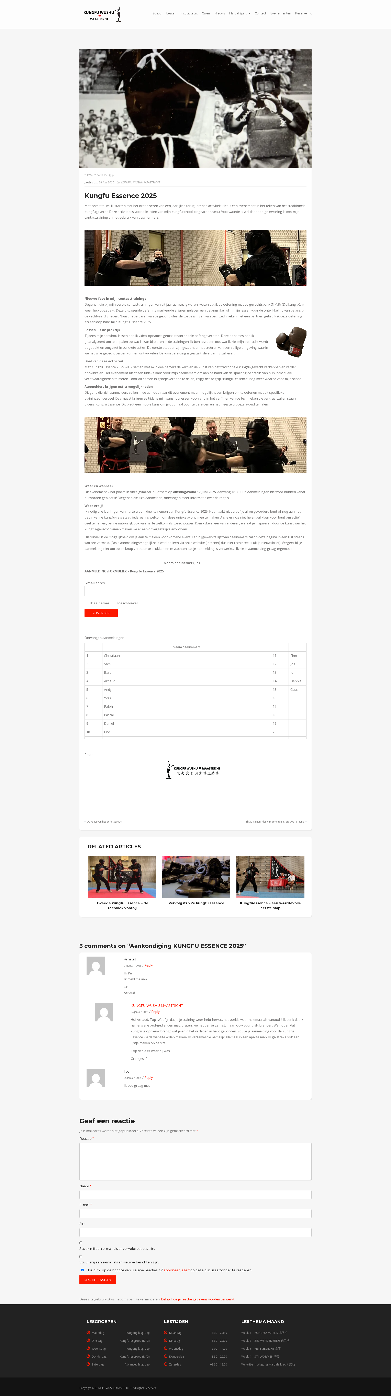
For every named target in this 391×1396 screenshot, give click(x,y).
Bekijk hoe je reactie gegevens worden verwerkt (197, 1299)
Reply (148, 965)
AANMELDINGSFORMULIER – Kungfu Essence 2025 (124, 571)
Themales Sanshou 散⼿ (99, 175)
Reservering (169, 10)
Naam (85, 1186)
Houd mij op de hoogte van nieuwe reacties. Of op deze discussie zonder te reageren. (169, 1270)
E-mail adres (95, 583)
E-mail (85, 1205)
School (157, 13)
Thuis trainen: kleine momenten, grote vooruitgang (275, 821)
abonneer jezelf (177, 1270)
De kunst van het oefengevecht (104, 821)
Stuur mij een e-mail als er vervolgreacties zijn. (117, 1249)
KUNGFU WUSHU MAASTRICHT (140, 182)
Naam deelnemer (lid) (182, 563)
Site (82, 1224)
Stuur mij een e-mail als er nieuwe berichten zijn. (119, 1262)
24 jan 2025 (106, 182)
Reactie (86, 1139)
